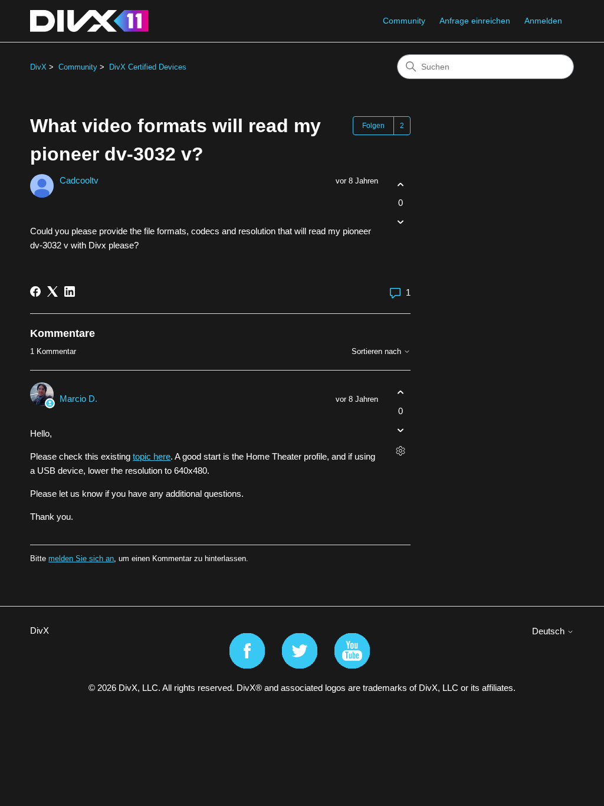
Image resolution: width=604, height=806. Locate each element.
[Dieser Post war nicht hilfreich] (400, 222)
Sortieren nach (377, 352)
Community (404, 20)
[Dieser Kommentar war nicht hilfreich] (400, 430)
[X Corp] (52, 291)
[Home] (89, 21)
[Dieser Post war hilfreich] (400, 184)
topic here (151, 456)
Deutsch (549, 631)
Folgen (373, 126)
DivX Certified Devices (147, 67)
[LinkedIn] (69, 291)
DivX (38, 67)
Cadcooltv (79, 180)
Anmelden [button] (543, 20)
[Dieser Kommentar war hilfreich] (400, 392)
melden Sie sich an (81, 558)
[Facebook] (35, 291)
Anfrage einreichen (474, 20)
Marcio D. (78, 399)
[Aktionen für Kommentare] (400, 450)
